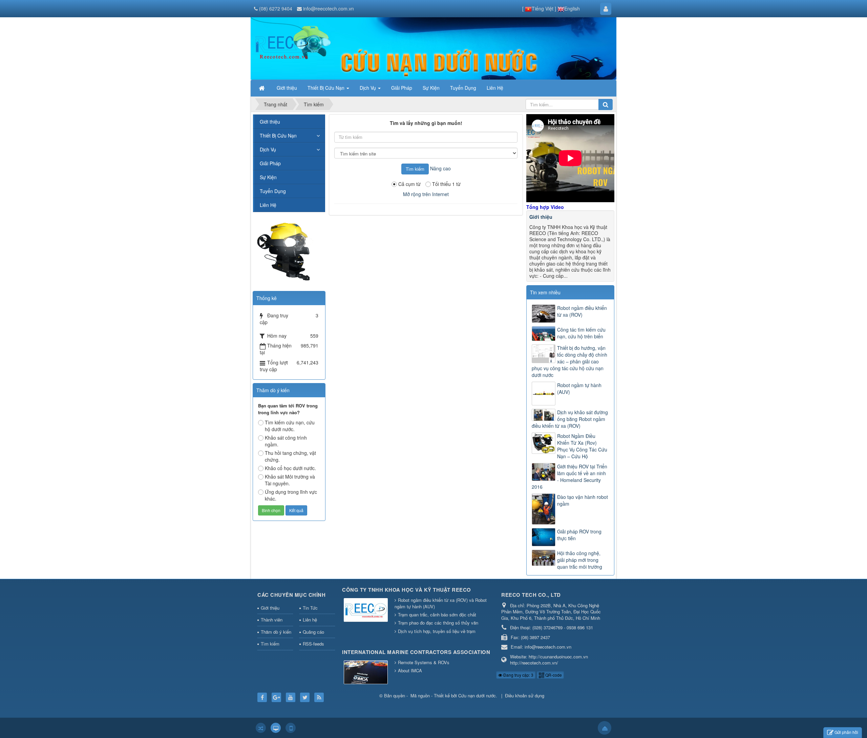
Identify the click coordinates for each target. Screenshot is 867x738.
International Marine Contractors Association (416, 652)
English (572, 8)
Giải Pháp (270, 163)
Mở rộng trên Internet (426, 194)
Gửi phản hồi (846, 732)
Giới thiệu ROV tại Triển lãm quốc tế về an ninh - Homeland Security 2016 (569, 476)
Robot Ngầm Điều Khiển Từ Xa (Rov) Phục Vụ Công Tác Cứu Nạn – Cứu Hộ (582, 446)
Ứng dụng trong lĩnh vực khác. (291, 495)
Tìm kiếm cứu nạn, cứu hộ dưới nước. (290, 426)
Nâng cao (440, 168)
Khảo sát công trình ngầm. (286, 441)
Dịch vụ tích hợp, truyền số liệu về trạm (436, 631)
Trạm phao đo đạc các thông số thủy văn (438, 622)
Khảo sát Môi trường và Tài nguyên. (290, 480)
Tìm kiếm (270, 643)
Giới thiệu (540, 216)
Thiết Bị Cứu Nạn (278, 135)
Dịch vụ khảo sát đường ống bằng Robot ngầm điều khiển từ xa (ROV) (570, 419)
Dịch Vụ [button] (368, 87)
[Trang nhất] (262, 88)
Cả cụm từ (409, 184)
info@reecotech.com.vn (328, 8)
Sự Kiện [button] (431, 87)
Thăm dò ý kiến (276, 632)
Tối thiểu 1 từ (446, 184)
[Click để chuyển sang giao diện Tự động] (261, 728)
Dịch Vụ (268, 149)
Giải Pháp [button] (401, 87)
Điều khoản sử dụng (524, 695)
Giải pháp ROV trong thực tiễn (579, 535)
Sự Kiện (268, 177)
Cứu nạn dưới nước (477, 695)
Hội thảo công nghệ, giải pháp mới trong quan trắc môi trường (579, 560)
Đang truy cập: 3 (517, 675)
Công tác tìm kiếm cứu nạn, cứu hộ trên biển (581, 333)
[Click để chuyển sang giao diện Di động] (291, 728)
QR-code (553, 675)
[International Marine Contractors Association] (366, 673)
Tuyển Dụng (273, 191)
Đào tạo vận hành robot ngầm (582, 500)
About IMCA (410, 670)
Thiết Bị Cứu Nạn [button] (327, 87)
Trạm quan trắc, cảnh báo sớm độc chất (437, 614)
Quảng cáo (313, 632)
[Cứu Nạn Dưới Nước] (283, 47)
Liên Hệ (268, 205)
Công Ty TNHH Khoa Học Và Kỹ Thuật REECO (406, 589)
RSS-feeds (313, 643)
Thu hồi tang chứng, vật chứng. (290, 456)
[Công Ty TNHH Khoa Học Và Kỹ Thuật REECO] (366, 610)
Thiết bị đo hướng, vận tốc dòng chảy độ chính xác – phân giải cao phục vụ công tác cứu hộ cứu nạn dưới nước (569, 361)
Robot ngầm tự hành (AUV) (579, 388)
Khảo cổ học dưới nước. (290, 468)
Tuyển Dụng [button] (463, 87)
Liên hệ (310, 619)
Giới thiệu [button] (287, 87)
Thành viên (271, 619)
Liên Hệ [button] (495, 87)
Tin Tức (310, 608)
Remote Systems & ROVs (423, 662)
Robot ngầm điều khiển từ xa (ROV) (582, 311)
